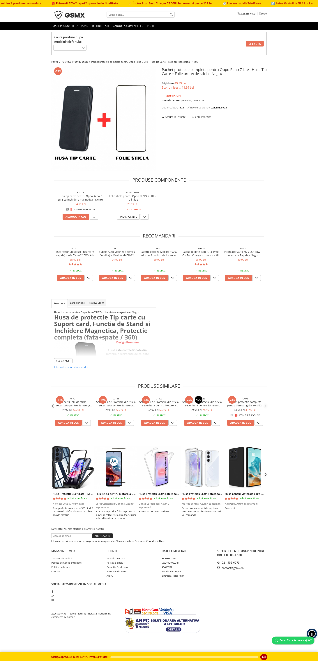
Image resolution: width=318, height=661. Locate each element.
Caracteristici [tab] (77, 302)
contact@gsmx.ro (232, 568)
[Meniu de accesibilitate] (312, 634)
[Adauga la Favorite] (94, 217)
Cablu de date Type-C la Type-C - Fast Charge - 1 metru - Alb (201, 253)
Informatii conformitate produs (71, 367)
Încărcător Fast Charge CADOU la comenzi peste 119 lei (150, 3)
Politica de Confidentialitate (150, 541)
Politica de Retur (115, 562)
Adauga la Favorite (175, 117)
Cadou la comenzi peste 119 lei (134, 26)
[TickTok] (52, 595)
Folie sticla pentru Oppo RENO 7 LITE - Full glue (132, 197)
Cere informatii (203, 117)
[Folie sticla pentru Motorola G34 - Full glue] (115, 467)
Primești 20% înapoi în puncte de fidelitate (64, 3)
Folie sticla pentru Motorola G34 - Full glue (122, 494)
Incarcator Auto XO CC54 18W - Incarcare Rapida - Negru (243, 253)
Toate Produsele (63, 26)
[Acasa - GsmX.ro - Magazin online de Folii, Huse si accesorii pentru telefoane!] (69, 14)
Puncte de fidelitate (95, 26)
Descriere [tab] (59, 303)
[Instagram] (52, 600)
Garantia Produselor (118, 567)
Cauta (256, 44)
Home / (56, 61)
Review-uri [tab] (96, 302)
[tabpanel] (103, 118)
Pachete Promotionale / (76, 61)
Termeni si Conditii (61, 558)
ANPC (110, 575)
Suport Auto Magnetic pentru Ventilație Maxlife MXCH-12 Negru (117, 253)
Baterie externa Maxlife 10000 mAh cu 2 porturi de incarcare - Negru (159, 253)
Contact (55, 571)
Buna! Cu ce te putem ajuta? (296, 640)
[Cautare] (171, 15)
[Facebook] (52, 591)
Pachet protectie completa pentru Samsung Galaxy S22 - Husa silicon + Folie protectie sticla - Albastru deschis (245, 403)
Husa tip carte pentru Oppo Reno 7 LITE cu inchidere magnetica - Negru (80, 197)
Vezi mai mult (63, 360)
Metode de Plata (116, 558)
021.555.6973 (230, 562)
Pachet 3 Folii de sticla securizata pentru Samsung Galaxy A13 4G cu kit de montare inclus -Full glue (73, 403)
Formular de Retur (117, 571)
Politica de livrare (60, 567)
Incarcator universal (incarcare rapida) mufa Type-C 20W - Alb (75, 253)
